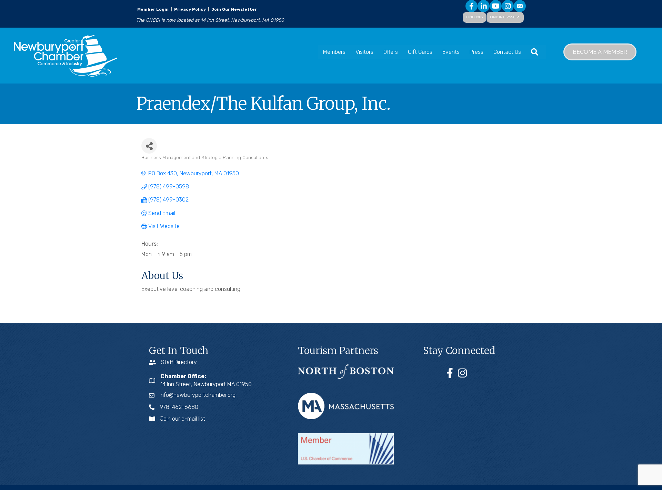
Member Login (153, 9)
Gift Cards (420, 52)
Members (334, 52)
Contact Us (507, 52)
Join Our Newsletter (233, 9)
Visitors (364, 52)
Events (451, 52)
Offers (390, 52)
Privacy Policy (190, 9)
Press (476, 52)
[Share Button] (149, 146)
